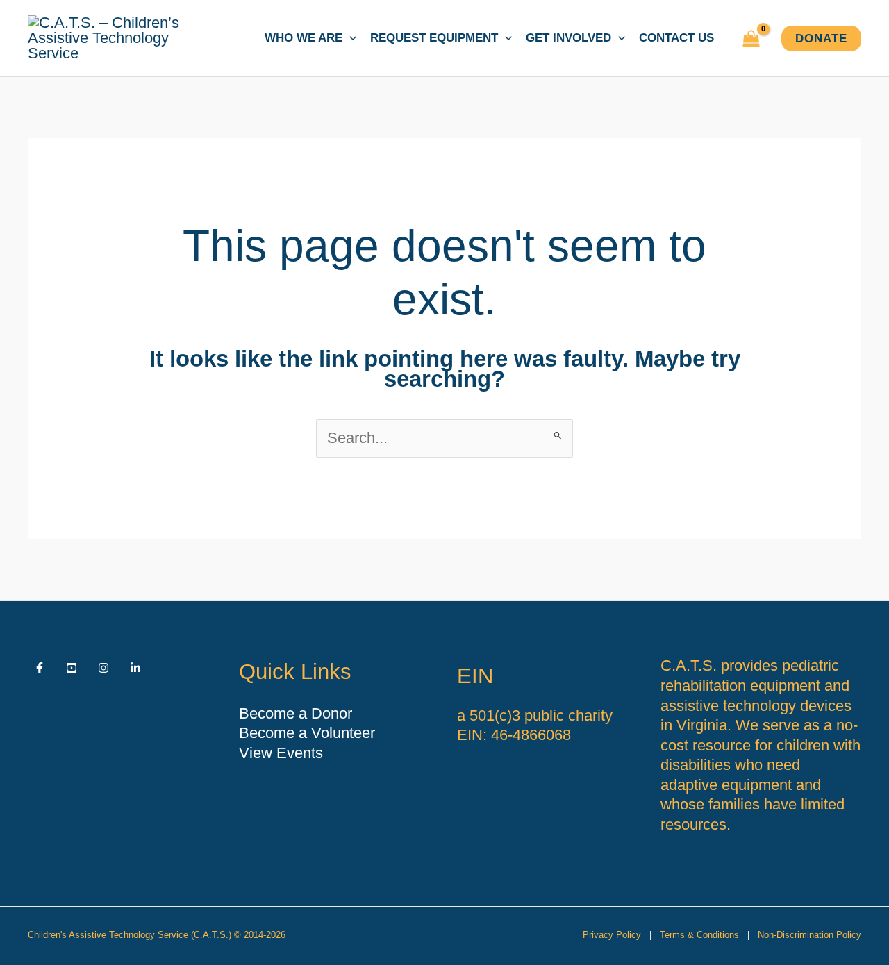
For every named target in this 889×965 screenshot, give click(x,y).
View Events (281, 753)
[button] (349, 38)
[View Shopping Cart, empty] (751, 38)
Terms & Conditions (699, 935)
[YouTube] (71, 668)
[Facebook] (39, 668)
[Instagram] (103, 668)
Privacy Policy (612, 935)
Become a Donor (295, 713)
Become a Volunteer (307, 732)
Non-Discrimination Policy (809, 935)
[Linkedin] (135, 668)
